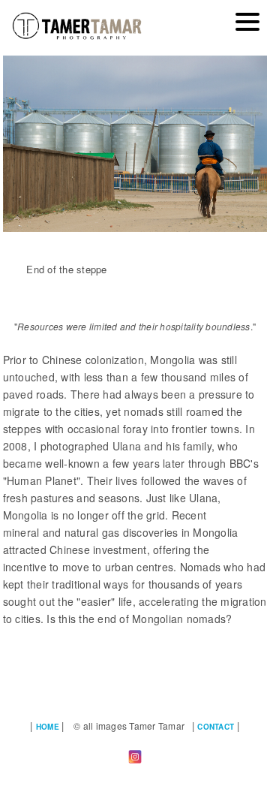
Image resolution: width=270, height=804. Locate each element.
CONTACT (215, 726)
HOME (47, 726)
